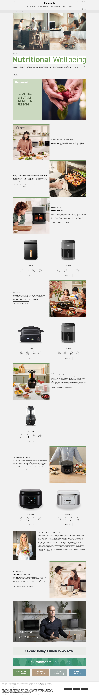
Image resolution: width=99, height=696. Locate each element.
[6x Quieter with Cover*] (21, 436)
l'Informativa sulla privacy (26, 692)
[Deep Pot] (21, 353)
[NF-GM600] (31, 332)
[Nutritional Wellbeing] (49, 60)
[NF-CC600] (31, 249)
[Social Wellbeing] (58, 670)
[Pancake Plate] (77, 353)
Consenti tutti (84, 688)
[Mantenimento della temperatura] (21, 519)
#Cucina (15, 74)
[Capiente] (40, 519)
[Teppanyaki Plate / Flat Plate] (40, 353)
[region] (49, 689)
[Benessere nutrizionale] (49, 31)
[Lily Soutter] (24, 545)
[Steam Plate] (27, 353)
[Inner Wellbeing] (21, 670)
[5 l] (59, 270)
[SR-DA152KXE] (31, 498)
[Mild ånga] (34, 270)
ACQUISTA (30, 275)
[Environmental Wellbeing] (49, 658)
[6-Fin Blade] (34, 436)
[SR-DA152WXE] (68, 498)
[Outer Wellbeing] (40, 670)
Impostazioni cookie (67, 688)
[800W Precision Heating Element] (40, 436)
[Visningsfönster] (27, 270)
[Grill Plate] (34, 353)
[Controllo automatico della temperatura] (27, 519)
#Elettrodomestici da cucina (19, 72)
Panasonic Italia (16, 1)
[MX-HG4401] (31, 415)
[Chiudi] (97, 689)
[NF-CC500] (68, 249)
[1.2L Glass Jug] (27, 436)
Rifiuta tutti (76, 688)
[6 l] (21, 270)
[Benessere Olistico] (49, 647)
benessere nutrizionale (47, 550)
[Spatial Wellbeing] (77, 670)
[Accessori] (34, 519)
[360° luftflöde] (40, 270)
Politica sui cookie (18, 692)
